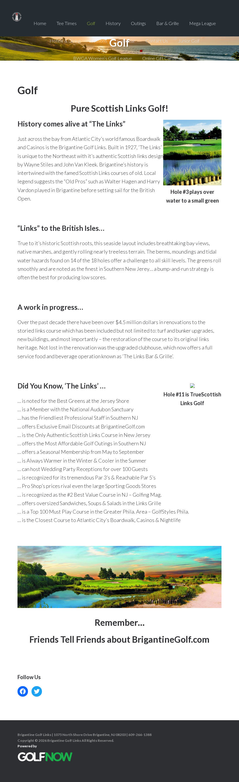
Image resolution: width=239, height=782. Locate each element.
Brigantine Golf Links (17, 23)
